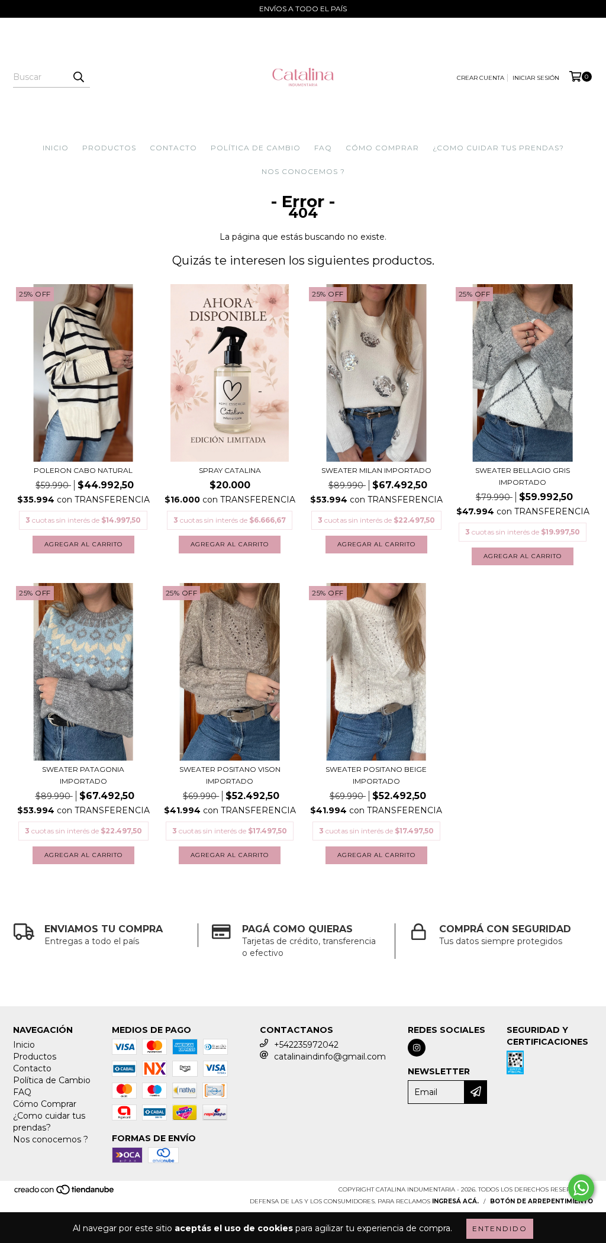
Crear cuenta (480, 78)
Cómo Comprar (382, 147)
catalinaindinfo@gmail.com (330, 1056)
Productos (109, 147)
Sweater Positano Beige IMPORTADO (376, 775)
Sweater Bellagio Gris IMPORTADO (522, 476)
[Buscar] (78, 77)
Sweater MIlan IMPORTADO (376, 470)
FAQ (323, 147)
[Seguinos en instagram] (417, 1048)
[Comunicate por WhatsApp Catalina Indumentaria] (581, 1188)
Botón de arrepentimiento (541, 1201)
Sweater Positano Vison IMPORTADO (230, 775)
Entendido (499, 1228)
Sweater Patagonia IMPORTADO (83, 775)
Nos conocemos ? (303, 171)
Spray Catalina (230, 470)
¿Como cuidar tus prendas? (498, 147)
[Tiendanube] (65, 1193)
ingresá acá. (455, 1201)
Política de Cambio (256, 147)
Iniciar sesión (535, 78)
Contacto (173, 147)
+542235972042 (306, 1044)
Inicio (56, 147)
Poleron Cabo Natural (83, 470)
